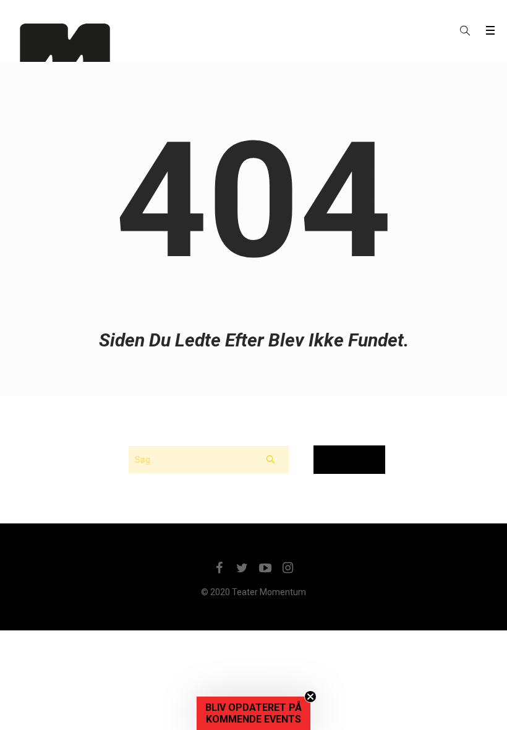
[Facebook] (219, 567)
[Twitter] (242, 567)
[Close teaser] (310, 696)
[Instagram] (288, 567)
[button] (253, 713)
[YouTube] (265, 567)
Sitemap (349, 459)
